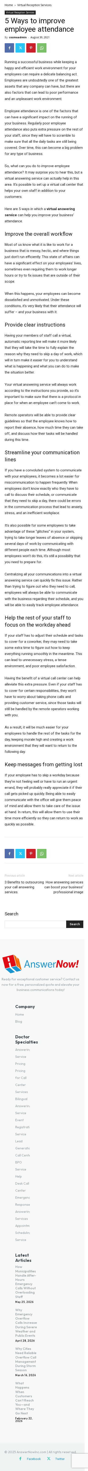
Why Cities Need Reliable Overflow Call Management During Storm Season (25, 1359)
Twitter (60, 1459)
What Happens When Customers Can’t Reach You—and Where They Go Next (24, 1398)
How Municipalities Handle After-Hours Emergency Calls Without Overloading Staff (25, 1282)
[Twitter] (20, 48)
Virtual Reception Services (34, 5)
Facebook (34, 1459)
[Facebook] (9, 48)
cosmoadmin (18, 37)
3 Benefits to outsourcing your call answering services (24, 887)
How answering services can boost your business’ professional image (63, 887)
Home (9, 5)
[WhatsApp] (41, 48)
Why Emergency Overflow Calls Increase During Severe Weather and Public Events (26, 1323)
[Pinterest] (31, 48)
